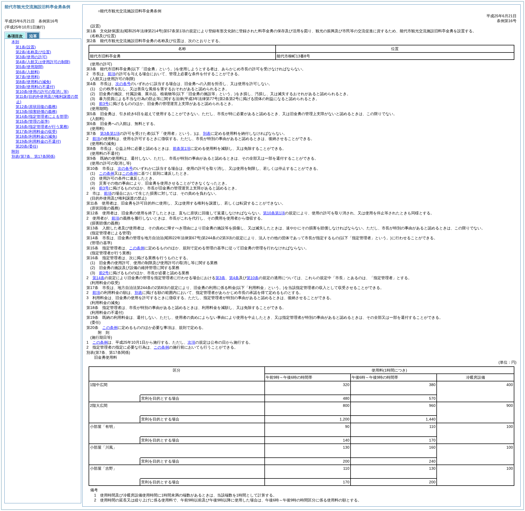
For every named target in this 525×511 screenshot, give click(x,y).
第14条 (98, 278)
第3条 (220, 278)
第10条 (253, 278)
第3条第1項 (110, 133)
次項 (191, 342)
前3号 (104, 103)
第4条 (234, 278)
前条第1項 (181, 148)
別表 (207, 133)
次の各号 (123, 83)
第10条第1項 (274, 213)
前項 (111, 74)
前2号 (104, 273)
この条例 (106, 173)
